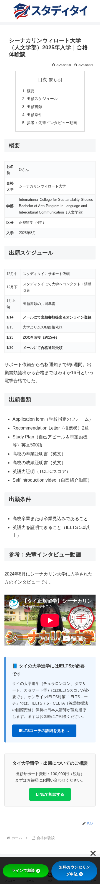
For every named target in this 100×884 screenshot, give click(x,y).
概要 (30, 91)
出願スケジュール (42, 98)
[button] (89, 737)
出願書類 (34, 106)
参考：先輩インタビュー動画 (52, 122)
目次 (42, 79)
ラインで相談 (23, 870)
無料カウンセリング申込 (74, 871)
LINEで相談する (50, 794)
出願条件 (34, 114)
